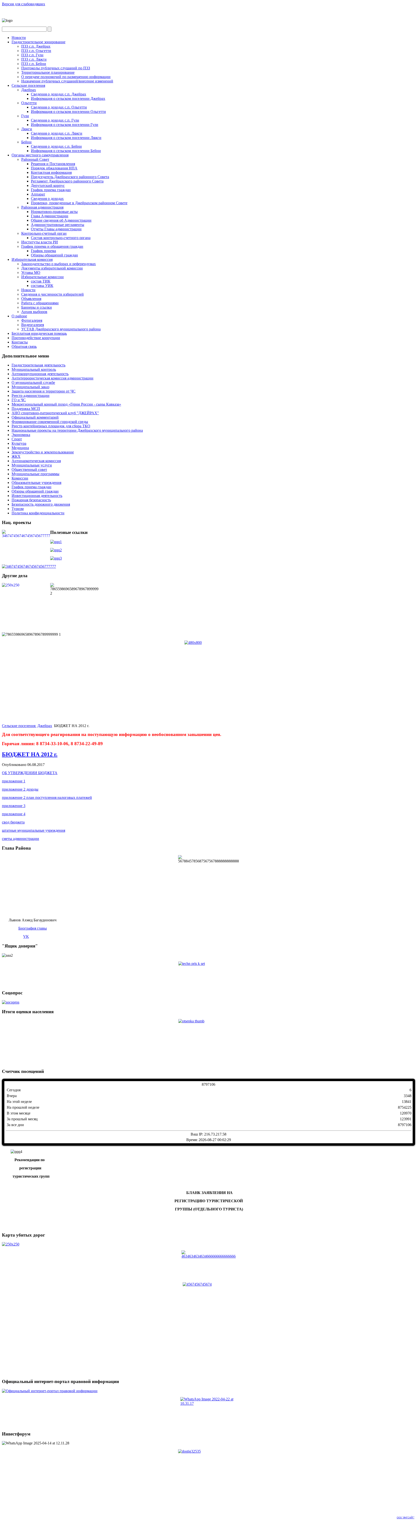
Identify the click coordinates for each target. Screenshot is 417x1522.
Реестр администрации (30, 395)
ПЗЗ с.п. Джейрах (35, 46)
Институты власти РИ (39, 242)
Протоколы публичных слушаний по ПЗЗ (55, 68)
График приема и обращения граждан (52, 246)
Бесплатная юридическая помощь (39, 333)
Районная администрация (42, 207)
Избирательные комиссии (42, 277)
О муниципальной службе (33, 382)
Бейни (26, 142)
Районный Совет (35, 159)
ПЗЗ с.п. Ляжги (34, 59)
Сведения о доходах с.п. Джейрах (58, 94)
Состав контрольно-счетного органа (60, 238)
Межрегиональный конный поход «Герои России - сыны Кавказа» (66, 404)
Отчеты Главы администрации (56, 229)
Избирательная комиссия (32, 259)
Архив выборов (34, 312)
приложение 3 (13, 806)
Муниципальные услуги (32, 465)
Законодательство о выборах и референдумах (58, 264)
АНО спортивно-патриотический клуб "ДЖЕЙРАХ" (55, 413)
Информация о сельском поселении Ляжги (66, 138)
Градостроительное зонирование (38, 42)
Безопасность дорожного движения (41, 504)
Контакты (20, 342)
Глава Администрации (49, 216)
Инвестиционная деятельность (37, 496)
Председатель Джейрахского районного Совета (70, 177)
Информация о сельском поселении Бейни (66, 151)
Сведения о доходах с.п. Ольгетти (59, 107)
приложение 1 (13, 781)
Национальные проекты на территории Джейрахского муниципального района (77, 430)
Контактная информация (51, 172)
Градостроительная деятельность (38, 365)
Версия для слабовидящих (23, 4)
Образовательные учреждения (36, 483)
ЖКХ (16, 456)
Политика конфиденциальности (38, 513)
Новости (19, 38)
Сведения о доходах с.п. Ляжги (56, 133)
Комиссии (20, 478)
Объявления (31, 299)
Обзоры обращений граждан (54, 255)
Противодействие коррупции (36, 338)
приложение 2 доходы (20, 789)
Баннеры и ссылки (36, 307)
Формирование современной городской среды (50, 422)
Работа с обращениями (40, 303)
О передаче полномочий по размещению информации (66, 77)
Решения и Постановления (53, 164)
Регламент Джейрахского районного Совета (67, 181)
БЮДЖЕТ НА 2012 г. (29, 754)
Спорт (17, 439)
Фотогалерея (31, 320)
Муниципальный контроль (34, 369)
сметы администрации (20, 839)
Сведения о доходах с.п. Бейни (56, 146)
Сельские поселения (28, 85)
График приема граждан (51, 190)
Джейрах (28, 90)
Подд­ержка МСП (26, 409)
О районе (19, 316)
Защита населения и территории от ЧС (44, 391)
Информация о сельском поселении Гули (64, 125)
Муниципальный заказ (30, 387)
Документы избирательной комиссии (52, 268)
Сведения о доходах (47, 199)
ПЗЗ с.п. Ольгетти (36, 51)
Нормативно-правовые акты (54, 212)
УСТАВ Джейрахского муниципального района (61, 329)
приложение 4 (13, 814)
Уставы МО (30, 272)
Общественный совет (29, 469)
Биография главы (32, 928)
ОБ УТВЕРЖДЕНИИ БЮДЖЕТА (29, 773)
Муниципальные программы (35, 474)
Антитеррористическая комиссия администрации (52, 378)
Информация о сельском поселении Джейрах (68, 98)
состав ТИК (40, 281)
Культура (19, 443)
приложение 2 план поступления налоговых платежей (47, 797)
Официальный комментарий (35, 417)
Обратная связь (24, 346)
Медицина (20, 448)
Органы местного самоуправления (40, 155)
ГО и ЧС (19, 400)
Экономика (21, 435)
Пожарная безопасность (31, 500)
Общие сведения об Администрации (61, 220)
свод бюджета (13, 822)
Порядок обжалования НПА (54, 168)
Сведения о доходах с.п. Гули (55, 120)
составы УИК (42, 286)
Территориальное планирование (48, 72)
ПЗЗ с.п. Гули (32, 55)
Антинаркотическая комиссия (36, 461)
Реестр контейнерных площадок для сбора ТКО (51, 426)
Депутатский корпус (48, 185)
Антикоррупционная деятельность (40, 374)
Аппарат (38, 194)
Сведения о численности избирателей (52, 294)
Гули (25, 116)
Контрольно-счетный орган (44, 233)
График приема (43, 251)
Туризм (18, 509)
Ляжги (26, 129)
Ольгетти (29, 103)
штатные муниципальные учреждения (33, 830)
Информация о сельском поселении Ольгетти (68, 111)
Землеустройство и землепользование (43, 452)
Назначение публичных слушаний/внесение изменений (67, 81)
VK (26, 936)
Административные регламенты (57, 225)
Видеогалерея (32, 325)
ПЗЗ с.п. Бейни (33, 64)
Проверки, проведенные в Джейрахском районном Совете (79, 203)
